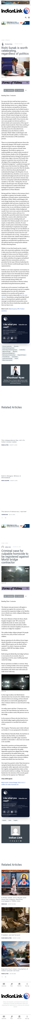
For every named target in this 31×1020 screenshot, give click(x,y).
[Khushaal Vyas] (3, 44)
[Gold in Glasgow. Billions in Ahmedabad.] (15, 461)
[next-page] (5, 518)
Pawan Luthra (5, 445)
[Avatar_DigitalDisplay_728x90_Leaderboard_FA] (15, 82)
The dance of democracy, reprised (13, 511)
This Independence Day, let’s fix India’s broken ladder (13, 441)
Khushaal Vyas (8, 44)
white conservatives (7, 360)
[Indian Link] (15, 11)
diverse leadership (7, 346)
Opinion (7, 40)
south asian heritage (7, 358)
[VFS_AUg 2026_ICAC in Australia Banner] (15, 23)
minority (15, 351)
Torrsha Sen (4, 514)
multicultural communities (9, 355)
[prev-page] (2, 518)
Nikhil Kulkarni (5, 480)
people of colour (22, 355)
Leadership (22, 349)
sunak (16, 358)
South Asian (15, 356)
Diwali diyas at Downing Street (10, 349)
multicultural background (8, 353)
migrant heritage (6, 351)
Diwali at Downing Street (8, 348)
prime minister (6, 356)
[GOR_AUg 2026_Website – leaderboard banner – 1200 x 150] (15, 2)
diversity (16, 346)
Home (2, 40)
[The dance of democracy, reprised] (15, 496)
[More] (25, 90)
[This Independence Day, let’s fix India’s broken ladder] (15, 425)
